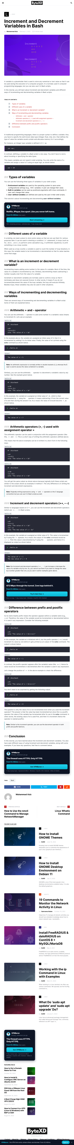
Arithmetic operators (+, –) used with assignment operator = (34, 118)
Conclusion (16, 127)
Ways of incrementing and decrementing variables (30, 113)
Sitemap (23, 1139)
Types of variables (18, 104)
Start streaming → (37, 220)
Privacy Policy (33, 1139)
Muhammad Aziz (12, 31)
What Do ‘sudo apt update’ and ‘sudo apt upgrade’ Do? (54, 1005)
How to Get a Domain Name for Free (13, 1069)
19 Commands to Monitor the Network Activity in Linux (54, 903)
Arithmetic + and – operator (24, 116)
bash (12, 780)
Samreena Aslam (46, 911)
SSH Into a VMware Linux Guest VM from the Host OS (14, 1090)
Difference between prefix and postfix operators (29, 124)
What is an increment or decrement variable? (28, 110)
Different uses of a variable (22, 107)
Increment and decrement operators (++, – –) (30, 121)
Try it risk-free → (37, 594)
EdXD (43, 842)
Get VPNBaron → (37, 767)
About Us (15, 1139)
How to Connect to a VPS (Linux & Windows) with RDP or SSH (14, 1110)
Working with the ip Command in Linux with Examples (52, 972)
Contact (7, 1139)
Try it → (65, 1142)
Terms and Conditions (47, 1139)
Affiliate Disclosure (63, 1139)
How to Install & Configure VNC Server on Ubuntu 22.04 (15, 1079)
